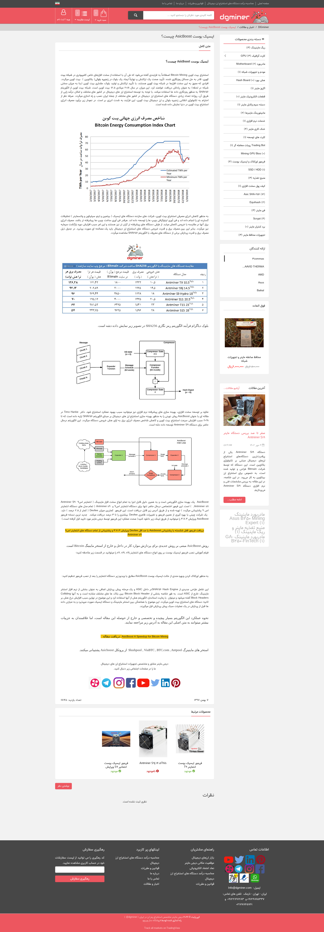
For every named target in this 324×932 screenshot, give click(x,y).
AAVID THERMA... (253, 267)
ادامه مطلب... (234, 500)
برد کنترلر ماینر (255, 227)
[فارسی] (57, 4)
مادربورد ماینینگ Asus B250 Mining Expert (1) (247, 518)
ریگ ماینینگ (255, 48)
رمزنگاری (176, 79)
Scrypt (259, 219)
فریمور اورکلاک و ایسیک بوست (246, 162)
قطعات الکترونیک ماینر (250, 97)
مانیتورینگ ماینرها (253, 113)
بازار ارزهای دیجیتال (203, 858)
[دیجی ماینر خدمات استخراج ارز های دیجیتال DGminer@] (244, 17)
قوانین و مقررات (195, 3)
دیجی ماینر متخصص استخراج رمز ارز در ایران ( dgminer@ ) (153, 917)
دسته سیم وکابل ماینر (251, 105)
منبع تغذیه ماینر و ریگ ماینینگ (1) (248, 530)
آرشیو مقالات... (231, 388)
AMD (261, 275)
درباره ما (180, 3)
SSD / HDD (256, 170)
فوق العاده (259, 306)
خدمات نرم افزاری (254, 121)
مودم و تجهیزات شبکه (251, 72)
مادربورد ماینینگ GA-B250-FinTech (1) (245, 539)
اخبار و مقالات (151, 884)
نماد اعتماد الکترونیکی (202, 868)
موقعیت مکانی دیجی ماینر (199, 863)
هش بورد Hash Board (250, 80)
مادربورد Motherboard (250, 64)
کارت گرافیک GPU (253, 56)
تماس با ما (167, 3)
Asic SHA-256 (254, 194)
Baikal (260, 291)
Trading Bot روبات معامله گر (247, 145)
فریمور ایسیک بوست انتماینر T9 (190, 765)
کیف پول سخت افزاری (251, 186)
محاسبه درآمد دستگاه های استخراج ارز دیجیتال (230, 3)
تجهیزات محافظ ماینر (251, 235)
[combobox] (178, 15)
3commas (258, 259)
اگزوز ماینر (258, 88)
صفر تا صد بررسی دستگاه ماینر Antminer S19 (244, 435)
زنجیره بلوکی (102, 79)
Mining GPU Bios (253, 154)
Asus (261, 283)
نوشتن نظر (63, 786)
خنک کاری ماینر (254, 129)
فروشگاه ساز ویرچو (152, 920)
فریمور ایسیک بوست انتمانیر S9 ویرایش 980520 (116, 767)
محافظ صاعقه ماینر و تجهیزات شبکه (244, 359)
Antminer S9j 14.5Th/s (153, 763)
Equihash (257, 202)
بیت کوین (152, 84)
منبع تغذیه (256, 178)
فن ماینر (258, 210)
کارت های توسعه (254, 137)
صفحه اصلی (263, 3)
